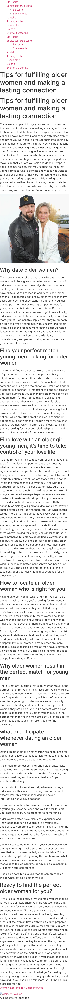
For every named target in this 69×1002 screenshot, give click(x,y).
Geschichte (13, 25)
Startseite (12, 2)
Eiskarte (18, 9)
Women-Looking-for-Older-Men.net (21, 987)
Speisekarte (20, 13)
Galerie (10, 29)
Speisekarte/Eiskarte (19, 5)
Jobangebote (14, 21)
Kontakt (11, 17)
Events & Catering (17, 32)
